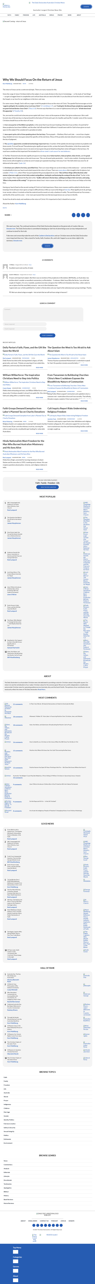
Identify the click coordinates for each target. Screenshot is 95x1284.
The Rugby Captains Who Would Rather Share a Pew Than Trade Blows (14, 933)
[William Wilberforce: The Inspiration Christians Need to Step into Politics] (25, 382)
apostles (10, 144)
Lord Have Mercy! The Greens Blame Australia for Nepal (14, 573)
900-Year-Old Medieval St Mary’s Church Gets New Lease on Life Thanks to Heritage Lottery (14, 902)
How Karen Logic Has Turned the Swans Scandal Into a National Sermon (14, 534)
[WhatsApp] (83, 215)
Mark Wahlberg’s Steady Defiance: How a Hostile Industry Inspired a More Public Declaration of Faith (14, 913)
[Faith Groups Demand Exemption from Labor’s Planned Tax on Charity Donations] (25, 416)
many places (62, 170)
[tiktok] (37, 1225)
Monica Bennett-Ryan (13, 980)
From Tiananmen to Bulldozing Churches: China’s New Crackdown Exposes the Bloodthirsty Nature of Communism (68, 378)
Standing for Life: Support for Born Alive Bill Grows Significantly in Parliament (14, 642)
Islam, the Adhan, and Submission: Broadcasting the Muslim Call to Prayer (14, 653)
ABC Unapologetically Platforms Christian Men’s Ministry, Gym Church (13, 505)
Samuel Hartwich (13, 648)
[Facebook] (73, 215)
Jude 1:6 (22, 163)
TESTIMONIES (25, 358)
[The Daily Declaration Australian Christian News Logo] (47, 5)
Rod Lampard (7, 358)
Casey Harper (7, 388)
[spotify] (61, 1225)
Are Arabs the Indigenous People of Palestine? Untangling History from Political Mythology (56, 810)
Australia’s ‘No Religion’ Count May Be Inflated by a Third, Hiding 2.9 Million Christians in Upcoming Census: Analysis (46, 775)
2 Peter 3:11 (13, 173)
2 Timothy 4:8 (17, 111)
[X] (78, 215)
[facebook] (33, 1225)
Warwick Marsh (12, 1054)
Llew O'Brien (12, 594)
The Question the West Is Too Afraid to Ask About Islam (14, 519)
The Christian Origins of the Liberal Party (14, 1058)
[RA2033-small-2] (51, 1235)
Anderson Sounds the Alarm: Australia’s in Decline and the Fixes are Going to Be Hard (14, 555)
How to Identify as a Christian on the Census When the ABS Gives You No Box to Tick (54, 742)
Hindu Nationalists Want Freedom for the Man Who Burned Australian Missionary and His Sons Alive (23, 444)
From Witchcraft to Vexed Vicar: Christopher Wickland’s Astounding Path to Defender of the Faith (14, 833)
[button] (87, 15)
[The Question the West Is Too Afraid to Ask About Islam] (67, 355)
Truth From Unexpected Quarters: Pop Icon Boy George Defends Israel (14, 858)
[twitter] (41, 1225)
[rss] (57, 1225)
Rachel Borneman (13, 1002)
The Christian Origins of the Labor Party (14, 1043)
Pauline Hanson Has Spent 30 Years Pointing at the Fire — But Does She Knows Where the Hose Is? (58, 767)
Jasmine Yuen (52, 419)
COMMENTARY (26, 388)
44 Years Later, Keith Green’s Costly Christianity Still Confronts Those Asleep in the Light (14, 953)
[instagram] (45, 1225)
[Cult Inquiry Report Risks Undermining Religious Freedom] (68, 416)
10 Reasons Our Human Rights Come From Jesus (14, 1035)
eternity (67, 190)
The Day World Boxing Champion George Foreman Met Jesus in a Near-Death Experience (14, 892)
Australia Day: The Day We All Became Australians (14, 975)
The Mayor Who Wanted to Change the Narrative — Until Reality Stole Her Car (14, 622)
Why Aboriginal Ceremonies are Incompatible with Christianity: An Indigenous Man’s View (14, 996)
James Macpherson (54, 358)
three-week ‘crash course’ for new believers (55, 151)
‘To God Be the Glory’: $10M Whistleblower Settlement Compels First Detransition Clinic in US (14, 882)
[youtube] (49, 1225)
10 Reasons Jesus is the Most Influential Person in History (14, 1027)
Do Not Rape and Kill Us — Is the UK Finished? (43, 801)
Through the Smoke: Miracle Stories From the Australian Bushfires (14, 1019)
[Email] (88, 215)
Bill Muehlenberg (13, 657)
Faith (24, 83)
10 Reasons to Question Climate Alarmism (14, 1050)
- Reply (30, 264)
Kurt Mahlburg (7, 83)
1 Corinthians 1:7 (47, 106)
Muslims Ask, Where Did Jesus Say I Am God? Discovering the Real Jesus (50, 750)
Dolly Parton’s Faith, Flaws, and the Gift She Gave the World (13, 607)
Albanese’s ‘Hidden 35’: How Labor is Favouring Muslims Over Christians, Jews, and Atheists (56, 716)
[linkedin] (53, 1225)
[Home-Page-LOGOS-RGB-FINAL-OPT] (6, 6)
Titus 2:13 (32, 108)
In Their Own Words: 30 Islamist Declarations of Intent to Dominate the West (52, 704)
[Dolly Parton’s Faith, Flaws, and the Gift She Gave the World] (24, 355)
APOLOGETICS (74, 358)
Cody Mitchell (12, 990)
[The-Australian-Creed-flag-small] (34, 1238)
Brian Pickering (7, 421)
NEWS (24, 421)
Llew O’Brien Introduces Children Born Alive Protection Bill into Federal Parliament (14, 589)
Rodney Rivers (12, 1010)
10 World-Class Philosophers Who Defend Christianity (13, 985)
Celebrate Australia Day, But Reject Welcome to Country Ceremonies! (14, 1005)
